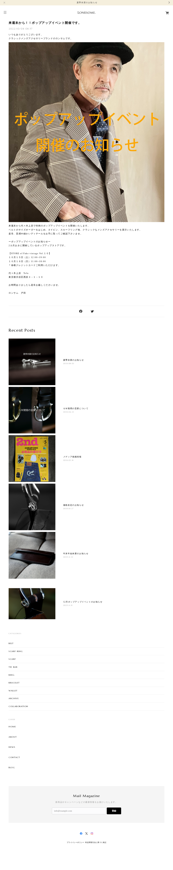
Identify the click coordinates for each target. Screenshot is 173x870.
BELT (11, 643)
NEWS (12, 747)
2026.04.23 (68, 412)
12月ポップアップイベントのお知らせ (83, 602)
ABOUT (13, 737)
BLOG (12, 767)
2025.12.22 (68, 557)
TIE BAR (13, 667)
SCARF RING (16, 651)
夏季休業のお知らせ (73, 360)
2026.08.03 (68, 363)
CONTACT (14, 757)
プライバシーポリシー (75, 842)
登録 (114, 811)
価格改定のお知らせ (73, 505)
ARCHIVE (14, 698)
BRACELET (14, 682)
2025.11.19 (68, 605)
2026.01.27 (68, 508)
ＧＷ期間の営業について (76, 408)
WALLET (13, 690)
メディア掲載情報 (72, 457)
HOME (12, 726)
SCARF (12, 659)
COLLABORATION (18, 706)
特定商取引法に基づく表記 (95, 842)
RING (12, 675)
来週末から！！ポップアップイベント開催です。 (45, 22)
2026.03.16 (68, 460)
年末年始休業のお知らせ (76, 553)
